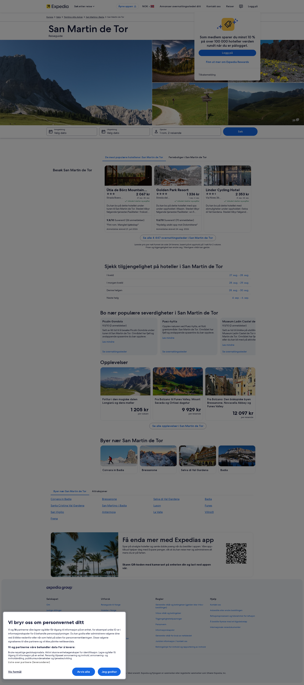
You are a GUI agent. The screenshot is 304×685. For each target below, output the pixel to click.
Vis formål (15, 671)
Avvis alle (83, 671)
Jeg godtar (109, 671)
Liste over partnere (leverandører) (29, 662)
